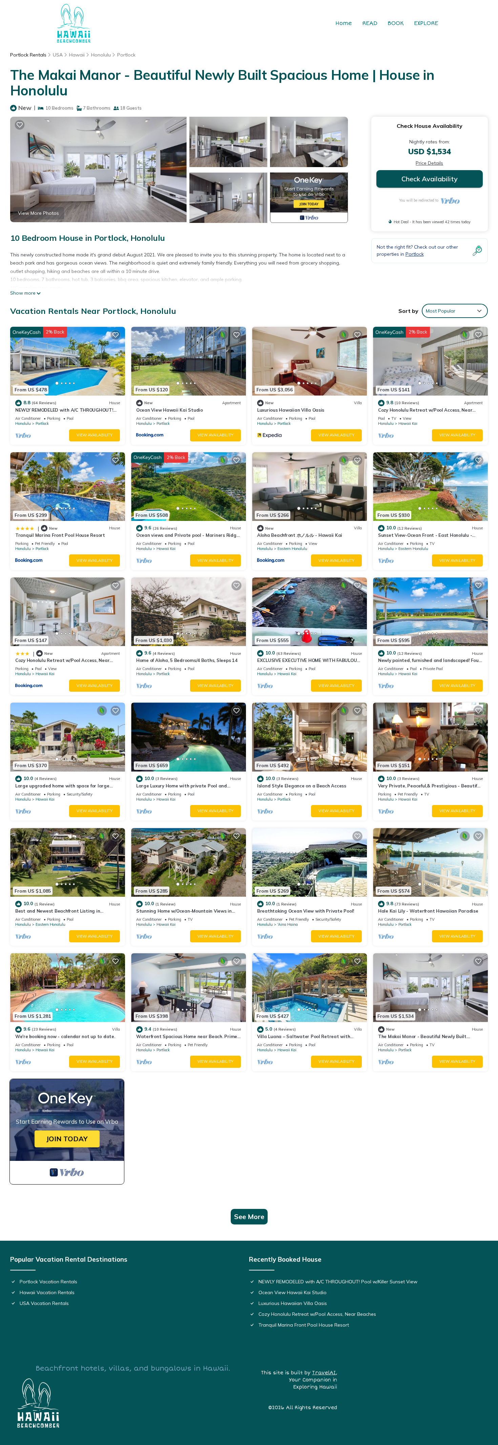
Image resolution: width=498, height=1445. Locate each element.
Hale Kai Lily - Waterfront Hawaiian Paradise (428, 911)
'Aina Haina (287, 924)
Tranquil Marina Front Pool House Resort (60, 535)
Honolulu (101, 55)
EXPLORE (426, 23)
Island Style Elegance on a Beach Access (301, 785)
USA (58, 55)
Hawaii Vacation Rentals (47, 1292)
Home (343, 23)
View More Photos (38, 213)
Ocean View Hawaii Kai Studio (169, 410)
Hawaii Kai (407, 423)
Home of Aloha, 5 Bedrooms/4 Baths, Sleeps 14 (186, 660)
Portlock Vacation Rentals (48, 1282)
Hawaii (77, 55)
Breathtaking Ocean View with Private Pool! (305, 911)
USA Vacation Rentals (44, 1303)
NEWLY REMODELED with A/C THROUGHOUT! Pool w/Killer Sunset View (337, 1282)
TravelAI (324, 1373)
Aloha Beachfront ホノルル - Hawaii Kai (299, 535)
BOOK (396, 23)
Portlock (126, 55)
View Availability (94, 435)
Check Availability (429, 179)
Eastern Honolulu (292, 548)
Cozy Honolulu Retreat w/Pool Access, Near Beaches (317, 1314)
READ (369, 23)
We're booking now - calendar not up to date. (65, 1036)
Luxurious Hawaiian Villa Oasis (290, 410)
